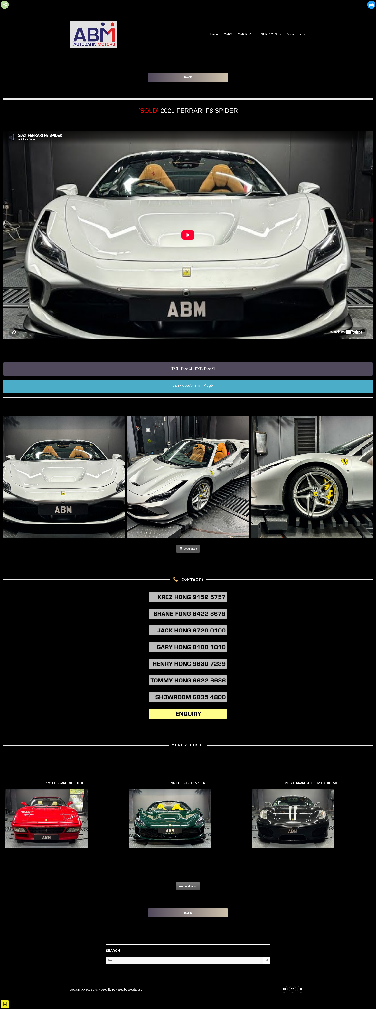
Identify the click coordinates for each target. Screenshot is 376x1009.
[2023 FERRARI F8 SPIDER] (188, 815)
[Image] (312, 477)
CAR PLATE (247, 34)
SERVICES (269, 34)
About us (294, 34)
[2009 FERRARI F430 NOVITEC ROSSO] (311, 815)
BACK (188, 77)
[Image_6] (188, 477)
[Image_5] (64, 477)
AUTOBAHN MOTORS (84, 989)
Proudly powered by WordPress (121, 989)
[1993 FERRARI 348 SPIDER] (65, 815)
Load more (190, 548)
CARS (228, 34)
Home (213, 34)
